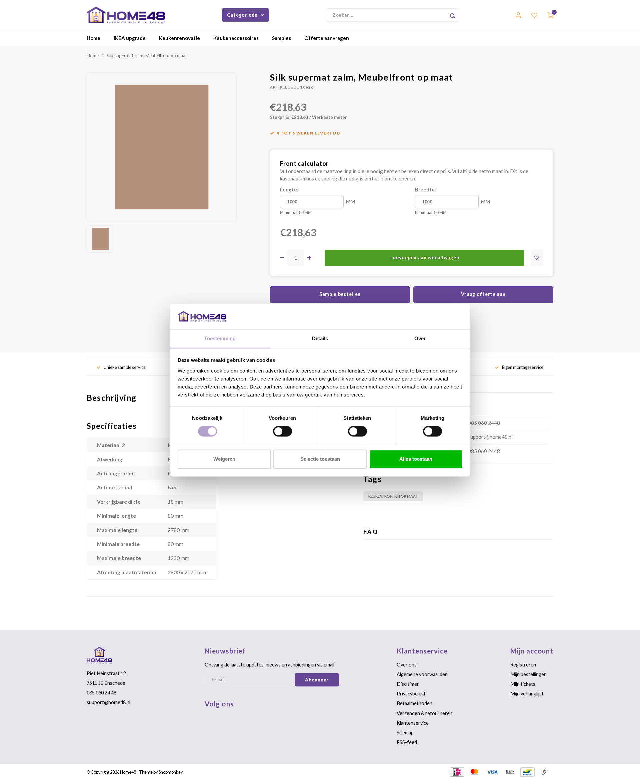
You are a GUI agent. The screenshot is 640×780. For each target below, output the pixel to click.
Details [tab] (320, 338)
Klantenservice (413, 723)
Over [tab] (420, 338)
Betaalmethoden (414, 703)
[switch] (282, 431)
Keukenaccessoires (236, 38)
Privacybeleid (411, 693)
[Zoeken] (452, 15)
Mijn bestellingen (528, 674)
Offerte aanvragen (326, 38)
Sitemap (405, 732)
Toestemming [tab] (220, 338)
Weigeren (224, 459)
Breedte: (425, 189)
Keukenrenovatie (179, 38)
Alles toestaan (415, 459)
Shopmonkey (171, 772)
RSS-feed (407, 742)
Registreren (523, 664)
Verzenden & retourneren (424, 713)
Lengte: (289, 189)
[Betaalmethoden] (456, 771)
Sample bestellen (340, 294)
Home (93, 38)
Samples (281, 38)
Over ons (407, 664)
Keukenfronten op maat (393, 496)
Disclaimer (408, 684)
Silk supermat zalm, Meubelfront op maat (147, 55)
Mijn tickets (522, 684)
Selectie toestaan (320, 459)
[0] (550, 14)
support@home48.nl (490, 437)
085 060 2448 (484, 423)
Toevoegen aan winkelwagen (424, 257)
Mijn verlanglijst (527, 693)
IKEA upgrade (130, 38)
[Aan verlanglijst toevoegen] (537, 258)
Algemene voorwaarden (422, 674)
